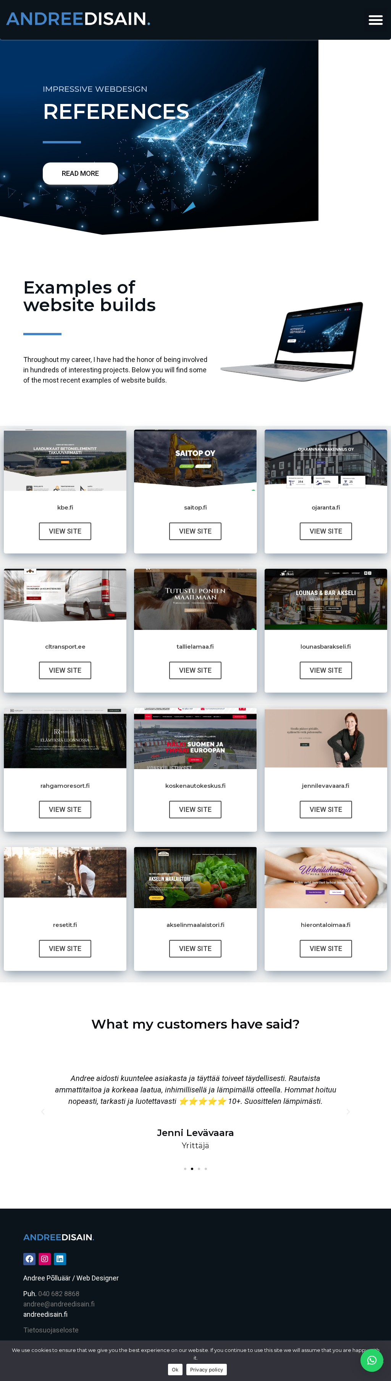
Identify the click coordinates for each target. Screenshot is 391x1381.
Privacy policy (206, 1369)
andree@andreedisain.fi (59, 1304)
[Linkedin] (60, 1259)
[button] (375, 19)
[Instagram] (45, 1259)
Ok (175, 1369)
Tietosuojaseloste (51, 1330)
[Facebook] (29, 1259)
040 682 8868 (58, 1294)
